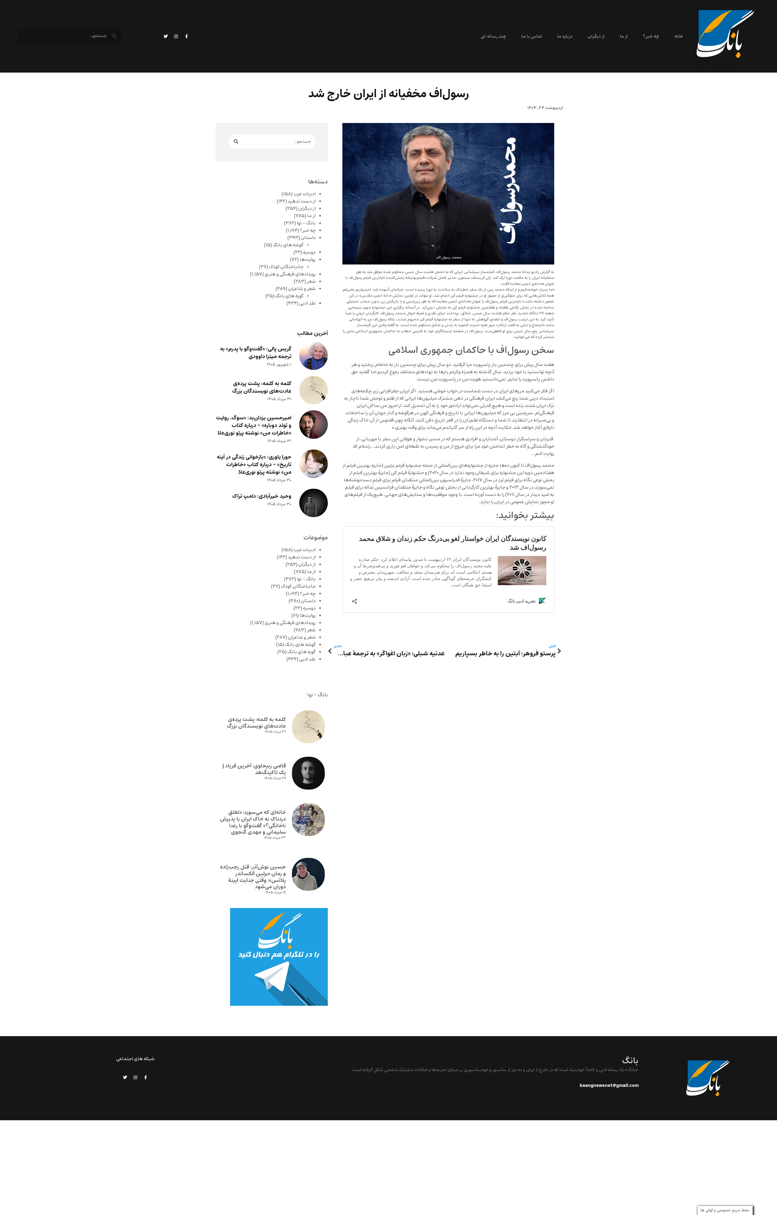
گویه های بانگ (289, 296)
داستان (308, 237)
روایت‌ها (308, 259)
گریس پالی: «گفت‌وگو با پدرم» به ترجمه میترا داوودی (255, 353)
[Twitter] (166, 36)
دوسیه (309, 252)
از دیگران (596, 36)
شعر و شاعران (302, 288)
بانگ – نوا (306, 223)
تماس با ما (531, 36)
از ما (624, 36)
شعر (311, 281)
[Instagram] (176, 36)
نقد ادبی (307, 303)
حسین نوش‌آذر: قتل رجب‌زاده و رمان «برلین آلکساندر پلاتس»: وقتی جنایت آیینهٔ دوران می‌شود (253, 877)
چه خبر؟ (651, 36)
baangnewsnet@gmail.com (609, 1085)
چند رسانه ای (493, 36)
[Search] (236, 142)
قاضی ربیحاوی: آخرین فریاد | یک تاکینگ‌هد (254, 769)
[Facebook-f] (186, 36)
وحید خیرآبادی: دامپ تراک (261, 496)
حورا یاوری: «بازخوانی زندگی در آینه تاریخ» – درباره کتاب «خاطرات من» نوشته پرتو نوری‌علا (254, 465)
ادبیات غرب (304, 194)
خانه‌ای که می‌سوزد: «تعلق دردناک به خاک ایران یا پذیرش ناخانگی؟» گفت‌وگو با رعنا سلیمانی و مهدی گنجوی (253, 822)
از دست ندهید (302, 201)
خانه (678, 36)
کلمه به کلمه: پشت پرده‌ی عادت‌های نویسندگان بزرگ (261, 387)
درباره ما (564, 36)
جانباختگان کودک (286, 267)
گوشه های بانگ (288, 245)
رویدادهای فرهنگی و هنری (290, 274)
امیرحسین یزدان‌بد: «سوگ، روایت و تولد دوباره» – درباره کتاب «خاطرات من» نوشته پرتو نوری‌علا (253, 426)
